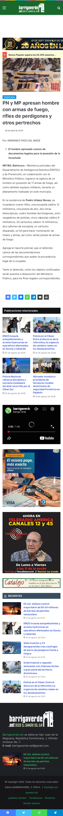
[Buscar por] (58, 9)
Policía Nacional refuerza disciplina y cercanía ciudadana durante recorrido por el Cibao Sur (16, 383)
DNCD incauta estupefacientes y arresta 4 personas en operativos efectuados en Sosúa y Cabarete (15, 342)
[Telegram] (33, 297)
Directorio (50, 798)
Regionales (9, 97)
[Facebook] (8, 297)
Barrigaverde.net (13, 734)
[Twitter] (14, 297)
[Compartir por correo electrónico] (40, 297)
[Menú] (4, 9)
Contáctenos (36, 798)
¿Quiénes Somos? (17, 798)
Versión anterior (31, 803)
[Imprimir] (46, 297)
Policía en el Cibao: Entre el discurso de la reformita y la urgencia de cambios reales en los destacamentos (46, 342)
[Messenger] (20, 297)
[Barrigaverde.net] (31, 8)
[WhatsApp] (27, 297)
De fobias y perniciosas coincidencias (29, 54)
